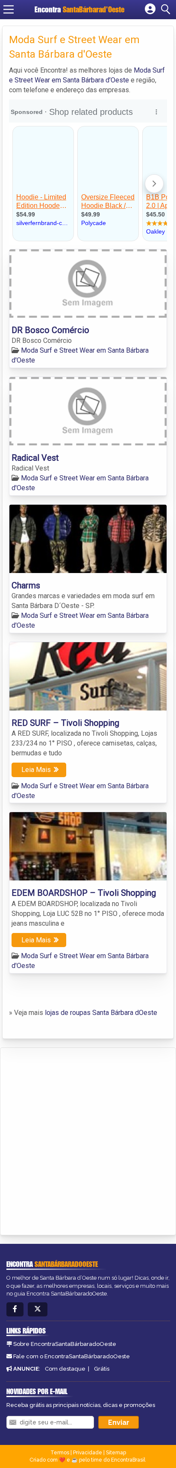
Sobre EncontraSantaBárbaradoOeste (64, 1344)
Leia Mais (36, 770)
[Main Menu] (8, 9)
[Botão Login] (150, 9)
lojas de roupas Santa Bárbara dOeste (101, 1013)
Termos (59, 1453)
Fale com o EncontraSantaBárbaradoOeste (71, 1356)
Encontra (79, 9)
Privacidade (87, 1453)
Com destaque (65, 1369)
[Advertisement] (88, 1140)
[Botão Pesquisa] (167, 9)
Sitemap (116, 1453)
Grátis (101, 1369)
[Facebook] (14, 1309)
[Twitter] (37, 1309)
